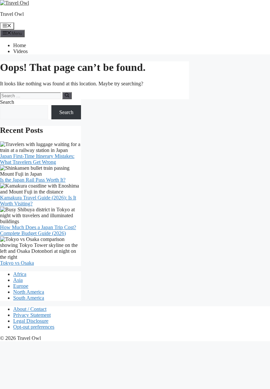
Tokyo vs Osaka (17, 263)
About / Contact (29, 309)
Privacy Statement (32, 315)
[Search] (67, 95)
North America (28, 292)
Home (19, 45)
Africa (19, 274)
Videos (20, 51)
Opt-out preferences (33, 327)
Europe (20, 286)
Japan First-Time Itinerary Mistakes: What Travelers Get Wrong (37, 159)
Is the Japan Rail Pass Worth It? (33, 180)
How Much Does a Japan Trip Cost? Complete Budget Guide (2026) (38, 230)
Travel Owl (12, 14)
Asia (18, 280)
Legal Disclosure (30, 321)
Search (7, 102)
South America (28, 298)
